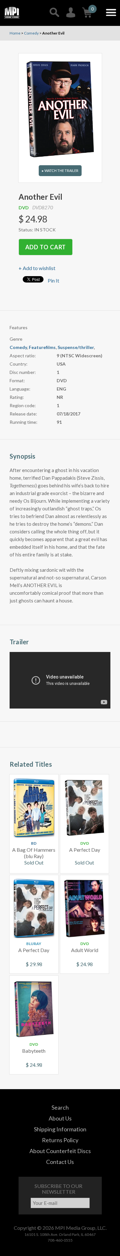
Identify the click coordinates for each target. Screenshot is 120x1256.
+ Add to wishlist (37, 268)
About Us (60, 1118)
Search (60, 1107)
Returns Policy (60, 1140)
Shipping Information (60, 1129)
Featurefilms (42, 347)
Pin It (53, 280)
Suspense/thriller (76, 347)
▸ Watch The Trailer (60, 170)
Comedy (18, 347)
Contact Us (60, 1161)
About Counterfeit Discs (60, 1150)
